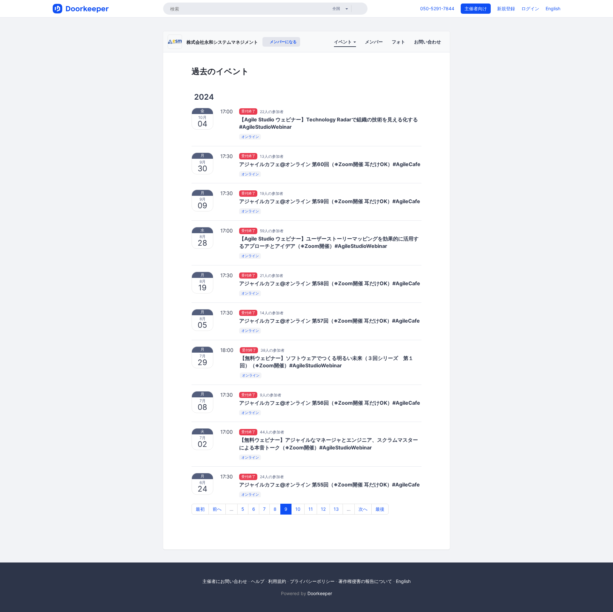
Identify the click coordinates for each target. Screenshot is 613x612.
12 (323, 509)
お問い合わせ (427, 41)
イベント (343, 41)
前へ (217, 509)
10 (297, 509)
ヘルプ (257, 581)
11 (310, 509)
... (231, 509)
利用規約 (277, 581)
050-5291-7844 (437, 8)
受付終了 (248, 111)
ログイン (530, 8)
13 (336, 509)
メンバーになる (283, 41)
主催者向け (476, 8)
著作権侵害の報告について (365, 581)
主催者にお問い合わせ (224, 581)
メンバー (374, 41)
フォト (398, 41)
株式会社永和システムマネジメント (222, 42)
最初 (200, 509)
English (553, 8)
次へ (363, 509)
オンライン (250, 136)
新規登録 (506, 8)
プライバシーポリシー (312, 581)
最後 (379, 509)
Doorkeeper (319, 593)
